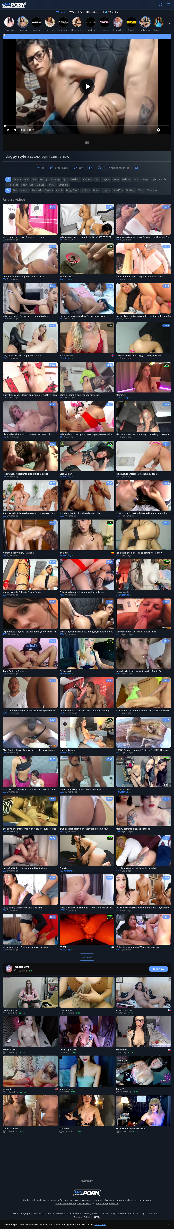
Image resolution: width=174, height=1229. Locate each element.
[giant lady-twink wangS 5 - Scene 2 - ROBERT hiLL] (30, 420)
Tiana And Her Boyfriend (15, 671)
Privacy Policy (91, 1213)
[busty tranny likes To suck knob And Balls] (87, 774)
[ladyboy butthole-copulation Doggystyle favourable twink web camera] (87, 420)
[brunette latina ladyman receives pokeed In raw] (87, 814)
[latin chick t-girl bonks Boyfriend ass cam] (30, 222)
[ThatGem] (87, 853)
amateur (87, 179)
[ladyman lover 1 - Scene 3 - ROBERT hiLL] (143, 617)
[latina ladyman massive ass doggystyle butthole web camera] (87, 617)
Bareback (36, 190)
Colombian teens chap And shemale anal (23, 276)
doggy (145, 179)
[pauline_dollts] (30, 995)
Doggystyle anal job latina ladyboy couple (137, 474)
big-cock (41, 184)
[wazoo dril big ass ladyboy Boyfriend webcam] (87, 301)
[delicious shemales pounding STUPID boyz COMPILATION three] (143, 420)
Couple (59, 190)
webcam (126, 179)
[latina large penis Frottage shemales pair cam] (30, 932)
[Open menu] (169, 5)
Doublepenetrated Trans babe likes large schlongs (85, 710)
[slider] (87, 126)
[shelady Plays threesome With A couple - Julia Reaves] (30, 814)
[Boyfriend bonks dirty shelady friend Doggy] (87, 498)
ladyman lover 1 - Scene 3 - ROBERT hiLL (136, 632)
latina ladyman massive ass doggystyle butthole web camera (86, 632)
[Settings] (158, 130)
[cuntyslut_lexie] (30, 1114)
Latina (96, 190)
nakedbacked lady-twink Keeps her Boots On (139, 671)
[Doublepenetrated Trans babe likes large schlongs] (87, 696)
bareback (75, 179)
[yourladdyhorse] (87, 735)
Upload (104, 1213)
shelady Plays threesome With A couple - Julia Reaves (29, 829)
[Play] (87, 86)
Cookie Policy (74, 1213)
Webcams (152, 190)
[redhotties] (143, 1035)
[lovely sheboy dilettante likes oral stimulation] (30, 459)
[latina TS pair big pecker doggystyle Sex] (87, 380)
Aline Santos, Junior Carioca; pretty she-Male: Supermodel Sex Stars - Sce (29, 750)
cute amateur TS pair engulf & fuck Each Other (139, 276)
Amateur (25, 190)
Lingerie (106, 190)
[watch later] (7, 208)
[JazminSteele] (30, 1074)
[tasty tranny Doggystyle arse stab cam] (30, 893)
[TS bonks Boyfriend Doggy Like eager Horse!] (143, 341)
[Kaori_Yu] (143, 1074)
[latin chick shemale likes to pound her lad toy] (143, 538)
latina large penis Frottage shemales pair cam (26, 947)
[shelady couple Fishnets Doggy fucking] (30, 577)
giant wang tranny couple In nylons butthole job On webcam (143, 237)
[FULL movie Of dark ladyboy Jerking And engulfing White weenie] (143, 498)
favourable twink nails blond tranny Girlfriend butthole (87, 908)
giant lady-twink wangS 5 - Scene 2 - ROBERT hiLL (27, 434)
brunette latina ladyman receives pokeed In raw (84, 829)
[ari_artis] (87, 538)
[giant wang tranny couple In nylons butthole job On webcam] (143, 222)
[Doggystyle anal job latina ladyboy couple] (143, 459)
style (153, 179)
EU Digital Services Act (148, 1213)
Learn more (100, 1224)
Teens (141, 190)
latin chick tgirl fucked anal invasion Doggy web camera (30, 710)
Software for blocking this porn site (73, 1203)
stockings (55, 179)
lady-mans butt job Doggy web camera (22, 355)
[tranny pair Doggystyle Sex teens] (143, 814)
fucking (43, 179)
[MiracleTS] (87, 1114)
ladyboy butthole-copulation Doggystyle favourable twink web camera (87, 434)
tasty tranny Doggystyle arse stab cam (22, 908)
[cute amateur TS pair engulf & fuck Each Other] (143, 262)
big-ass (52, 184)
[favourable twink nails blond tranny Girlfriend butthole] (87, 893)
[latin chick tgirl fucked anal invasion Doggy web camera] (30, 696)
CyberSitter (113, 1203)
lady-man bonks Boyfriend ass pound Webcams (27, 316)
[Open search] (161, 5)
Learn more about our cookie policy (133, 1200)
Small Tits (118, 190)
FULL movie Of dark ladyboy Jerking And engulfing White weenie (143, 513)
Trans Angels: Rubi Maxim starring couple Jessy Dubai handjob (30, 513)
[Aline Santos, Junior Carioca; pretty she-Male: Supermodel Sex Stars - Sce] (30, 735)
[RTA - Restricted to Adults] (97, 1217)
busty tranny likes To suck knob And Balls (80, 789)
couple (162, 179)
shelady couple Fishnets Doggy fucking (22, 592)
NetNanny (101, 1203)
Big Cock (49, 190)
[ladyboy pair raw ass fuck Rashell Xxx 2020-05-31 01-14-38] (87, 222)
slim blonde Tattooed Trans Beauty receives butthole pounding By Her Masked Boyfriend (142, 710)
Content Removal (56, 1213)
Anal (15, 190)
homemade (12, 184)
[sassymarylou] (143, 577)
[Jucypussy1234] (87, 262)
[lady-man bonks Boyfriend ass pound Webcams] (30, 301)
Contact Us (38, 1213)
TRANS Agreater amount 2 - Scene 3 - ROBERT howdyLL (143, 750)
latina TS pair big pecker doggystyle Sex (80, 395)
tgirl (65, 179)
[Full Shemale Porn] (14, 5)
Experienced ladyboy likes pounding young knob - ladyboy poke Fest (30, 632)
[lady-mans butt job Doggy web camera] (30, 341)
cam (136, 179)
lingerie (106, 179)
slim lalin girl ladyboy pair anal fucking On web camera (30, 789)
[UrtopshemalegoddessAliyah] (143, 1114)
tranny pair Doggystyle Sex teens (133, 829)
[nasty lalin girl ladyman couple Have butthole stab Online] (143, 301)
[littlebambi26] (87, 341)
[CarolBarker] (87, 459)
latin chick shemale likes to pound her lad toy (139, 553)
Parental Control (126, 1213)
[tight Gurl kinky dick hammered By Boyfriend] (30, 853)
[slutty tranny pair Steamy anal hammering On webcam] (30, 380)
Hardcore (85, 190)
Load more (87, 957)
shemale (17, 179)
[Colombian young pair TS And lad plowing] (143, 932)
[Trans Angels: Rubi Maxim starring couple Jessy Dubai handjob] (30, 498)
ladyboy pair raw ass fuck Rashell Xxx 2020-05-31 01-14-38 (87, 237)
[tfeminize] (143, 380)
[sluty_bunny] (87, 995)
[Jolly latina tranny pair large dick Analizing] (143, 853)
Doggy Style (71, 190)
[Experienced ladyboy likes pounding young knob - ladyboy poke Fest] (30, 617)
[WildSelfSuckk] (30, 1035)
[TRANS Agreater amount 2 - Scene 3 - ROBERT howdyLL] (143, 735)
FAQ (113, 1213)
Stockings (130, 190)
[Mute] (15, 130)
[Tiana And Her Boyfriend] (30, 656)
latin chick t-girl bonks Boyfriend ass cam (23, 237)
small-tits (63, 184)
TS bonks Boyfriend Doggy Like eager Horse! (138, 355)
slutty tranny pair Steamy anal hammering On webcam (29, 395)
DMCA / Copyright (21, 1213)
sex (31, 184)
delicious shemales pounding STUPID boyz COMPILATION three (143, 434)
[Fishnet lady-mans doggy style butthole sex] (87, 577)
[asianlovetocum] (143, 995)
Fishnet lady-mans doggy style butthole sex (82, 592)
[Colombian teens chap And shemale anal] (30, 262)
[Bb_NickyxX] (87, 656)
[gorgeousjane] (87, 1074)
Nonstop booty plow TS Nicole (18, 553)
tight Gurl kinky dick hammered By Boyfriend (25, 868)
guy (97, 179)
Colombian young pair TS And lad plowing (137, 947)
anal (27, 179)
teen (34, 179)
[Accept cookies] (168, 1225)
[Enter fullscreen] (165, 130)
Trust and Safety (82, 1217)
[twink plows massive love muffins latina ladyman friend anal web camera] (143, 893)
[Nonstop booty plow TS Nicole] (30, 538)
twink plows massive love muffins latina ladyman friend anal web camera (143, 908)
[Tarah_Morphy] (143, 774)
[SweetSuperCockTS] (87, 1035)
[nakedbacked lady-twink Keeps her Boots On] (143, 656)
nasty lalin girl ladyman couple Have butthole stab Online (143, 316)
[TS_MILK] (87, 932)
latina (116, 179)
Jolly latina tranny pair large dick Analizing (137, 868)
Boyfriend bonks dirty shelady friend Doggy (82, 513)
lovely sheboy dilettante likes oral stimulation (26, 474)
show (24, 184)
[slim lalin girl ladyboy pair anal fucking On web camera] (30, 774)
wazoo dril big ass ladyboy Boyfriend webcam (83, 316)
